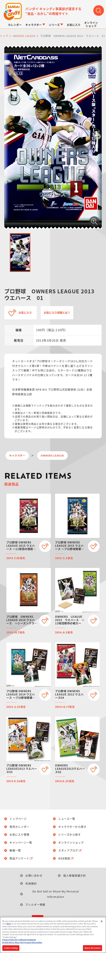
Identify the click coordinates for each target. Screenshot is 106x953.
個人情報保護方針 (74, 875)
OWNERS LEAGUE (52, 455)
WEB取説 (64, 858)
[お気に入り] (45, 546)
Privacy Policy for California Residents (19, 939)
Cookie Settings (11, 948)
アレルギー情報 (35, 904)
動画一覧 (15, 850)
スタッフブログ (68, 850)
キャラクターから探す (72, 826)
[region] (53, 935)
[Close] (102, 921)
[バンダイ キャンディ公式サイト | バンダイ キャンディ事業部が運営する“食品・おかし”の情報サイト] (12, 11)
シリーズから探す (69, 834)
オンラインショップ (71, 842)
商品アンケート (19, 858)
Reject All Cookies (92, 948)
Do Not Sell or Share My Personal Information (55, 894)
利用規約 (31, 883)
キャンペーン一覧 (21, 842)
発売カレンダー (19, 826)
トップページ (18, 818)
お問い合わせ (33, 875)
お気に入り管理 (19, 834)
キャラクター (17, 455)
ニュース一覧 (66, 818)
